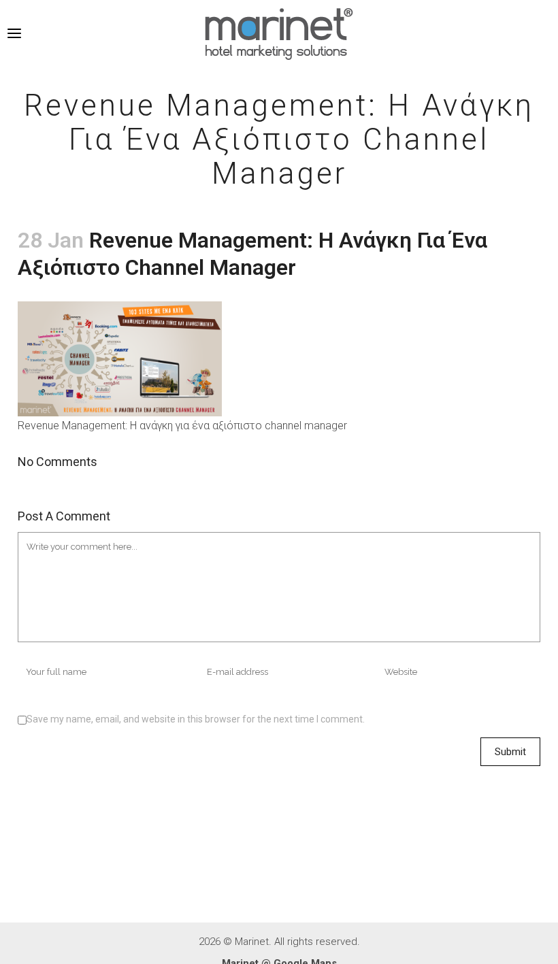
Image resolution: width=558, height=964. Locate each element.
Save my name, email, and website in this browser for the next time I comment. (196, 719)
